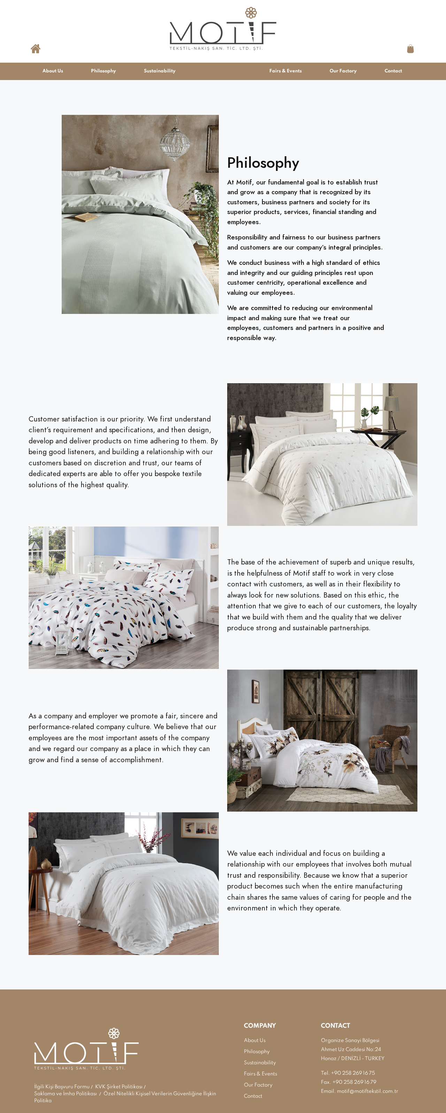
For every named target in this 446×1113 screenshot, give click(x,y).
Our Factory (343, 71)
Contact (393, 71)
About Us (53, 71)
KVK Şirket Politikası (119, 1086)
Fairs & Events (285, 71)
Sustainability (160, 71)
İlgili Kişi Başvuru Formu (62, 1086)
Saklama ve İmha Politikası (65, 1093)
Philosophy (103, 71)
